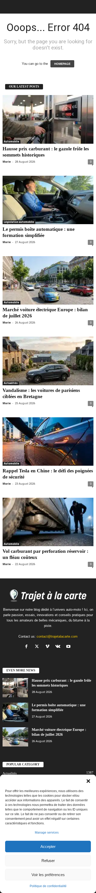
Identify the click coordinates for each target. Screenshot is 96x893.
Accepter (48, 846)
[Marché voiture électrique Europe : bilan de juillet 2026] (48, 280)
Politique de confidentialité (48, 886)
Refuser (48, 860)
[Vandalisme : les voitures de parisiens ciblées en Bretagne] (48, 361)
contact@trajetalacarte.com (57, 636)
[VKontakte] (59, 647)
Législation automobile (19, 222)
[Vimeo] (48, 647)
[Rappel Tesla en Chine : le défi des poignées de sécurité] (48, 441)
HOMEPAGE (62, 63)
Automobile (11, 141)
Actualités (11, 383)
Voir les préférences (48, 875)
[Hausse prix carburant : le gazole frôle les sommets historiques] (48, 119)
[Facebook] (27, 647)
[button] (88, 781)
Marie (7, 161)
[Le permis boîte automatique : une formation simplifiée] (48, 200)
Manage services (47, 832)
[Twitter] (38, 647)
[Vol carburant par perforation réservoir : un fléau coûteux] (48, 522)
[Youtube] (69, 647)
